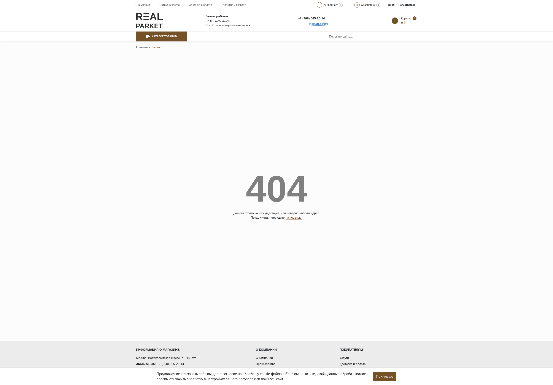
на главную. (294, 217)
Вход (391, 4)
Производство (265, 364)
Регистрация (407, 4)
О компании (142, 4)
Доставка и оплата (200, 4)
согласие (229, 374)
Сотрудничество (169, 4)
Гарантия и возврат (234, 4)
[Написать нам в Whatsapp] (331, 18)
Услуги (344, 358)
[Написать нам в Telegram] (340, 18)
